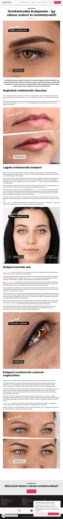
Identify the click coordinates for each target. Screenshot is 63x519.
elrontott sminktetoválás (10, 282)
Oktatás (51, 2)
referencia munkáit (37, 189)
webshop (57, 2)
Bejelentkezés (31, 491)
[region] (47, 509)
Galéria (33, 2)
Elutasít (45, 513)
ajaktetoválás (31, 278)
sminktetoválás (28, 97)
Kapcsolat (44, 2)
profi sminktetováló (9, 202)
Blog (38, 2)
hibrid (37, 181)
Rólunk (44, 500)
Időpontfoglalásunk (7, 403)
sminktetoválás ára (8, 272)
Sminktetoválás (24, 2)
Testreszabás (38, 513)
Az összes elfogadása (53, 513)
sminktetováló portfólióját (22, 103)
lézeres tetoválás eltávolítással (10, 303)
